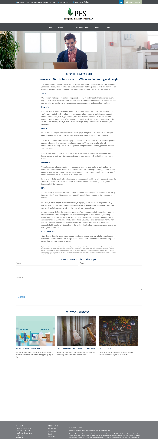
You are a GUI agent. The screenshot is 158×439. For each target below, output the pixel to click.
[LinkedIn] (121, 2)
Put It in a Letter (105, 348)
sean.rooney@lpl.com (82, 2)
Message (19, 277)
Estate (50, 434)
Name (18, 263)
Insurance (51, 436)
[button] (51, 27)
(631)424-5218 (65, 2)
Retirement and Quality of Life (29, 348)
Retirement (52, 428)
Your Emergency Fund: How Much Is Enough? (76, 348)
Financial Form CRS (77, 427)
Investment (52, 431)
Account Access (134, 2)
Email (82, 263)
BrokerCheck (106, 430)
